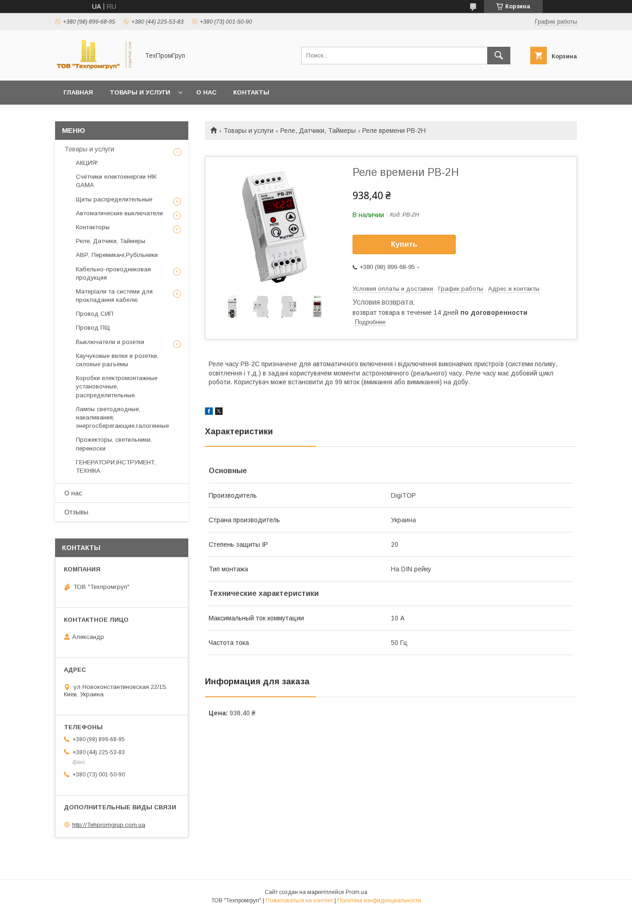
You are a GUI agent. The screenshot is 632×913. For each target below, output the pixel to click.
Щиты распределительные (114, 199)
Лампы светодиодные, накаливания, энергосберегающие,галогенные (122, 417)
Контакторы (93, 227)
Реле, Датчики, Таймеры (318, 130)
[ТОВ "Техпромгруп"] (94, 68)
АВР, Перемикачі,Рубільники (117, 254)
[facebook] (209, 412)
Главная (78, 92)
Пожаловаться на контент (299, 900)
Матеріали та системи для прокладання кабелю (114, 295)
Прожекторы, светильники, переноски (114, 443)
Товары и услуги (140, 92)
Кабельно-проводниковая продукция (113, 273)
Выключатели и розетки (110, 341)
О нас (206, 92)
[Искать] (498, 55)
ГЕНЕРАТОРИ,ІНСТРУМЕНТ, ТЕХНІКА (116, 466)
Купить (404, 244)
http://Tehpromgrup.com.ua (108, 824)
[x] (219, 412)
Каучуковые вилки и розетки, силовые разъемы (117, 360)
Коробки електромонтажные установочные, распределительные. (116, 386)
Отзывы (76, 512)
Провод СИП (94, 313)
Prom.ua (356, 892)
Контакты (251, 92)
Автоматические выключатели (119, 213)
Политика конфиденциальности (379, 900)
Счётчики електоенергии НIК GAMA (116, 180)
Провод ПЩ (93, 327)
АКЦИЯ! (87, 162)
